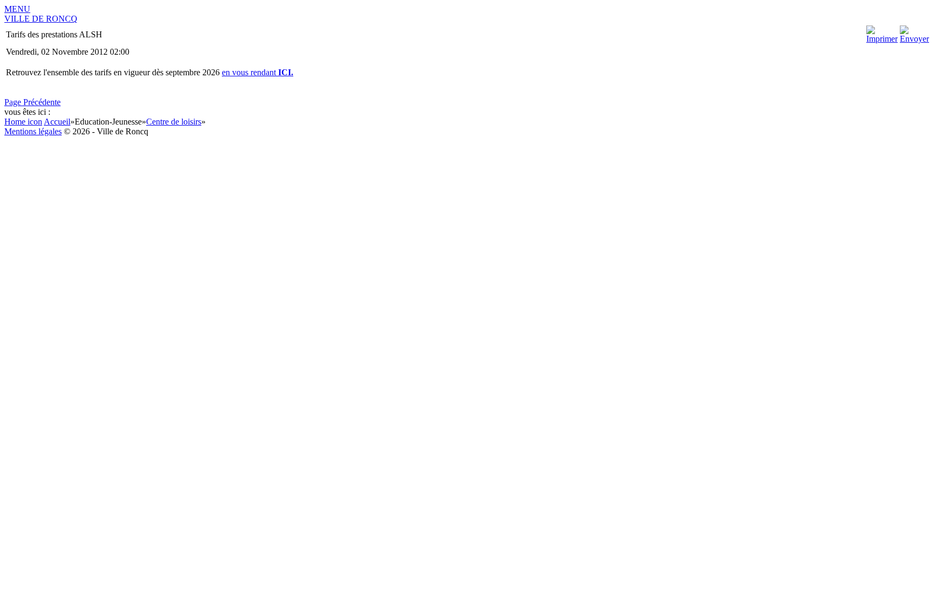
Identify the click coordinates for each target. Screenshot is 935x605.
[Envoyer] (914, 38)
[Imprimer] (882, 38)
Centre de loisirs (173, 121)
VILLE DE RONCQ (40, 18)
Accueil (57, 121)
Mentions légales (33, 131)
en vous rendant (257, 72)
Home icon (23, 121)
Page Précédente (32, 102)
